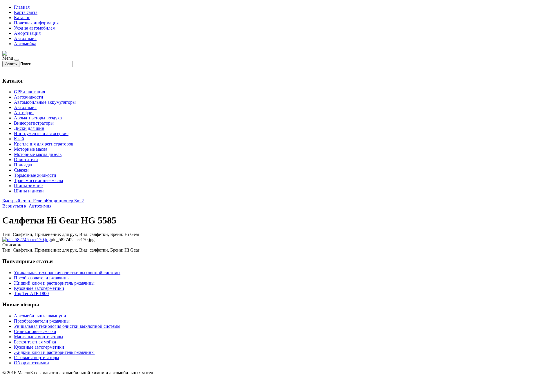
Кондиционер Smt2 (65, 200)
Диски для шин (29, 128)
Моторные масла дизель (38, 154)
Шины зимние (28, 185)
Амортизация (27, 33)
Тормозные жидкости (35, 175)
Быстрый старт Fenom (24, 200)
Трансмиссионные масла (38, 180)
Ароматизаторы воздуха (38, 117)
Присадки (24, 164)
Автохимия (25, 38)
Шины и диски (29, 190)
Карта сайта (25, 12)
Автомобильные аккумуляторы (45, 102)
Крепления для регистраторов (43, 143)
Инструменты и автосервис (41, 133)
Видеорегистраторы (34, 123)
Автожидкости (28, 96)
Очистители (26, 159)
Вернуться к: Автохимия (26, 205)
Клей (19, 138)
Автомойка (25, 43)
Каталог (22, 17)
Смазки (21, 170)
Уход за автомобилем (34, 28)
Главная (22, 7)
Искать (11, 64)
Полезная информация (36, 22)
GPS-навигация (29, 91)
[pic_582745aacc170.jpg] (26, 239)
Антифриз (24, 112)
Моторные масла (30, 149)
